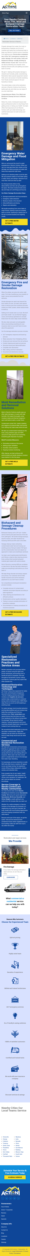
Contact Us (4, 1230)
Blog (2, 1233)
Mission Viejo (20, 1152)
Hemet (17, 1145)
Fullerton (5, 1141)
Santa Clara (6, 1145)
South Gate (19, 1154)
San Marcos (19, 1148)
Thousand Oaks (7, 1156)
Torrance (5, 1143)
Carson (18, 1156)
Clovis (4, 1150)
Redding (18, 1150)
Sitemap (3, 1242)
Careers (3, 1239)
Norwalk (18, 1141)
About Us (4, 1227)
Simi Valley (6, 1152)
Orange (5, 1139)
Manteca (18, 1137)
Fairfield (5, 1154)
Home (7, 38)
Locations (4, 1236)
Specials (3, 1219)
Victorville (6, 1137)
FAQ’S (3, 1216)
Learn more (11, 877)
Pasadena (6, 1148)
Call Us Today (14, 30)
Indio (17, 1139)
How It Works (5, 1207)
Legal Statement (17, 1251)
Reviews (3, 1213)
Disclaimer (17, 1253)
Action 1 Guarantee (6, 1210)
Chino (17, 1143)
